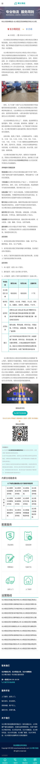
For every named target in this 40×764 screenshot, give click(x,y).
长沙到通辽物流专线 (34, 501)
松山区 (26, 310)
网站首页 (5, 763)
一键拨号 (15, 763)
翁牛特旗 (14, 316)
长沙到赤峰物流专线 (21, 160)
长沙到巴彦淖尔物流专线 (18, 491)
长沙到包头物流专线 (26, 491)
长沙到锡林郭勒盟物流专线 (26, 512)
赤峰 (10, 310)
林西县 (26, 313)
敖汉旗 (31, 316)
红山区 (15, 310)
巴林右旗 (21, 313)
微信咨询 (25, 763)
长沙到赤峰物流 (7, 21)
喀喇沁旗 (21, 316)
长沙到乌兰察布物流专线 (18, 512)
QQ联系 (35, 763)
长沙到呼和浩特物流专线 (18, 501)
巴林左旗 (14, 313)
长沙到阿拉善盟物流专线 (10, 491)
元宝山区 (21, 310)
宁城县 (26, 316)
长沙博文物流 (33, 748)
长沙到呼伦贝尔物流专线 (26, 501)
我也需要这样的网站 (20, 745)
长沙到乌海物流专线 (10, 512)
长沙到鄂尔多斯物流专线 (10, 501)
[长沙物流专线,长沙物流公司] (20, 3)
